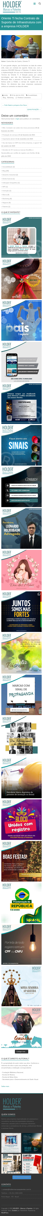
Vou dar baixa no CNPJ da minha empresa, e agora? (20, 143)
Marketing (10, 97)
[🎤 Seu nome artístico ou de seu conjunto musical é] (11, 1164)
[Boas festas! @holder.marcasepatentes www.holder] (21, 861)
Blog (4, 97)
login (17, 119)
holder (6, 95)
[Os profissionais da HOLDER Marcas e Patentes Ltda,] (21, 279)
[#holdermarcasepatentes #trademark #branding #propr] (21, 819)
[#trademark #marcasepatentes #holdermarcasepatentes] (21, 570)
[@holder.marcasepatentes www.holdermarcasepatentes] (21, 903)
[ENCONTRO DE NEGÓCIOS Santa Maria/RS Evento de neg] (11, 1143)
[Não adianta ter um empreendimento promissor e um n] (21, 445)
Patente (5, 206)
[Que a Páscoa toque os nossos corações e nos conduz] (21, 653)
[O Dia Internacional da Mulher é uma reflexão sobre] (21, 736)
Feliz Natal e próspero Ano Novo (14, 105)
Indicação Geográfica (9, 183)
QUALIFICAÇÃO (34, 109)
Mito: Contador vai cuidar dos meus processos (18, 128)
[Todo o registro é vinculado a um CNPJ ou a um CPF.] (21, 944)
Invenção (5, 191)
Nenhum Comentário (24, 97)
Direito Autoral (7, 179)
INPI (3, 187)
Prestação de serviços (10, 135)
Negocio (5, 202)
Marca (4, 195)
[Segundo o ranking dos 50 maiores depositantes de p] (21, 778)
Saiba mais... (5, 1086)
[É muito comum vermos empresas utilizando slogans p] (21, 695)
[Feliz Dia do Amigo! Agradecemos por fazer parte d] (32, 1143)
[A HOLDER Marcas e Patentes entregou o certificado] (21, 237)
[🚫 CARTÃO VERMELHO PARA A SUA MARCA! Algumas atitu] (32, 1164)
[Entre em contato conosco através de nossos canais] (21, 487)
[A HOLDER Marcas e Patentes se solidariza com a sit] (21, 611)
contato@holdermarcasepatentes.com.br (16, 1189)
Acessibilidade (32, 95)
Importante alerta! (8, 139)
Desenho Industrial (9, 175)
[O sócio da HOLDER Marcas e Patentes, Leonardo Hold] (21, 528)
